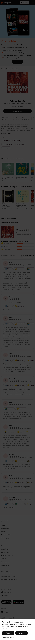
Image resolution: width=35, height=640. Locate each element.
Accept (21, 633)
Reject (8, 633)
